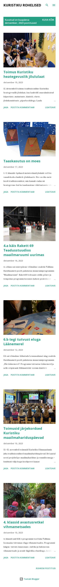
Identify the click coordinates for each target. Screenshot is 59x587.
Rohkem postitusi (46, 568)
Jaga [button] (5, 107)
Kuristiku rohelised (22, 5)
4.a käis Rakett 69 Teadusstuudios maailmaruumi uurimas (23, 250)
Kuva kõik (48, 19)
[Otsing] (47, 5)
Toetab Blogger (31, 579)
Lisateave (50, 107)
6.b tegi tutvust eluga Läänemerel (22, 341)
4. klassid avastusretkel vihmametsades (23, 524)
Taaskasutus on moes (21, 161)
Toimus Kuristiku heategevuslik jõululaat (24, 74)
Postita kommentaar (23, 107)
